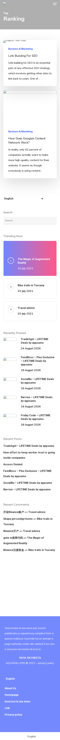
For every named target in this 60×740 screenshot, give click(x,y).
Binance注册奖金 (13, 550)
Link (7, 708)
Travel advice (37, 512)
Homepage (11, 694)
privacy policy (46, 663)
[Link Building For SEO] (30, 63)
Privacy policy (13, 714)
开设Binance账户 (13, 512)
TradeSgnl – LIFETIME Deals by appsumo (28, 445)
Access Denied (12, 464)
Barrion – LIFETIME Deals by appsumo (27, 489)
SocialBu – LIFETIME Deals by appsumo (27, 482)
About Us (10, 688)
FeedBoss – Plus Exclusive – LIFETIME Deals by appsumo (27, 473)
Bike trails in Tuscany (41, 550)
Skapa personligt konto (18, 518)
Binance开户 (11, 531)
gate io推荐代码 (13, 537)
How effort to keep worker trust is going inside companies (29, 455)
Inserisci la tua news (17, 701)
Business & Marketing (20, 49)
